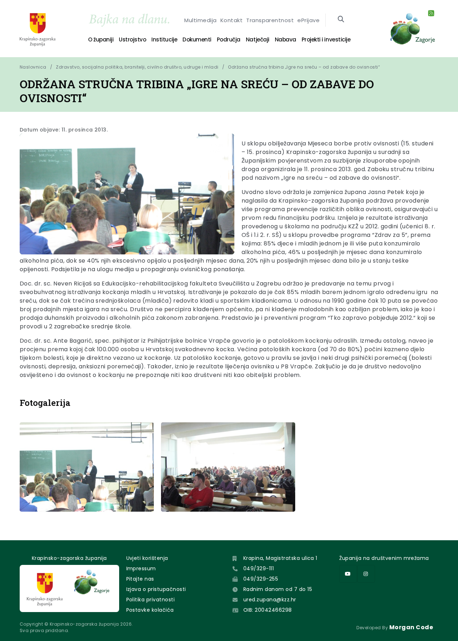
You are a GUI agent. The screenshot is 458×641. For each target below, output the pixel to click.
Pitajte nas (140, 578)
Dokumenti (196, 39)
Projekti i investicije (326, 39)
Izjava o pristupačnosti (156, 589)
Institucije (164, 39)
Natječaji (257, 39)
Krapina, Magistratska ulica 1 (280, 558)
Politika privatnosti (150, 599)
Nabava (285, 39)
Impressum (141, 568)
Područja (228, 39)
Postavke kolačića (150, 609)
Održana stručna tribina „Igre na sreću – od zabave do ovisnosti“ (304, 67)
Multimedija (200, 20)
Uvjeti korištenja (147, 558)
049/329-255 (260, 578)
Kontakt (231, 20)
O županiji (100, 39)
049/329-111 (258, 568)
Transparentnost (270, 20)
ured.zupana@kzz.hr (269, 599)
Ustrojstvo (132, 39)
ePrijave (308, 20)
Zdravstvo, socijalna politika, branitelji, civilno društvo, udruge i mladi (137, 67)
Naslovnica (33, 67)
